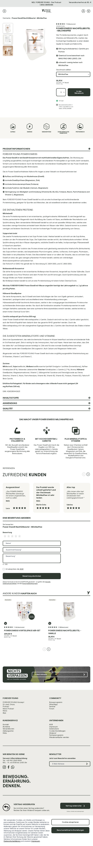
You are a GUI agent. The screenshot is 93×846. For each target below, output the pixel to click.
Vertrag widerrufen (75, 806)
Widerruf (52, 733)
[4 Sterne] (16, 536)
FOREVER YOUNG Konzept (13, 702)
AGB (21, 569)
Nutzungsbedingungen (30, 583)
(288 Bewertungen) (64, 627)
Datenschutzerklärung (12, 841)
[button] (66, 24)
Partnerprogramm (56, 735)
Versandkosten (8, 729)
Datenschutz (54, 729)
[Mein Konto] (83, 11)
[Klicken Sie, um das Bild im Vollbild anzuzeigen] (35, 42)
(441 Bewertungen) (19, 627)
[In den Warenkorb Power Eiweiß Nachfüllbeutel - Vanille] (49, 623)
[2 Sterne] (8, 536)
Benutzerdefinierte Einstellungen (70, 830)
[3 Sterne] (12, 536)
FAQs (5, 733)
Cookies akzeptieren (70, 822)
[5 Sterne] (19, 536)
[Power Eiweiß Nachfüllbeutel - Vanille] (68, 610)
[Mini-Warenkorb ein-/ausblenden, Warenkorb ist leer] (88, 11)
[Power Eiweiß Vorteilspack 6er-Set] (24, 610)
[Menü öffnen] (4, 11)
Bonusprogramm (55, 702)
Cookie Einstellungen (57, 731)
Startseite (6, 18)
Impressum (35, 841)
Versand (67, 82)
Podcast (6, 706)
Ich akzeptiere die (14, 569)
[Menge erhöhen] (64, 92)
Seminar (52, 706)
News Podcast (8, 709)
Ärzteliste (6, 727)
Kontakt (6, 724)
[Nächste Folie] (88, 474)
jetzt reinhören (47, 4)
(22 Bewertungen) (71, 24)
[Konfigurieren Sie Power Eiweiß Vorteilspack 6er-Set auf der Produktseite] (5, 623)
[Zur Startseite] (46, 11)
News (5, 711)
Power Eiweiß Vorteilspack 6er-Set (22, 630)
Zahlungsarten (8, 731)
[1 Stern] (5, 536)
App (4, 713)
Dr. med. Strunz (9, 704)
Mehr (8, 501)
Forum (51, 709)
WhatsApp (53, 704)
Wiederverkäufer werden (59, 737)
